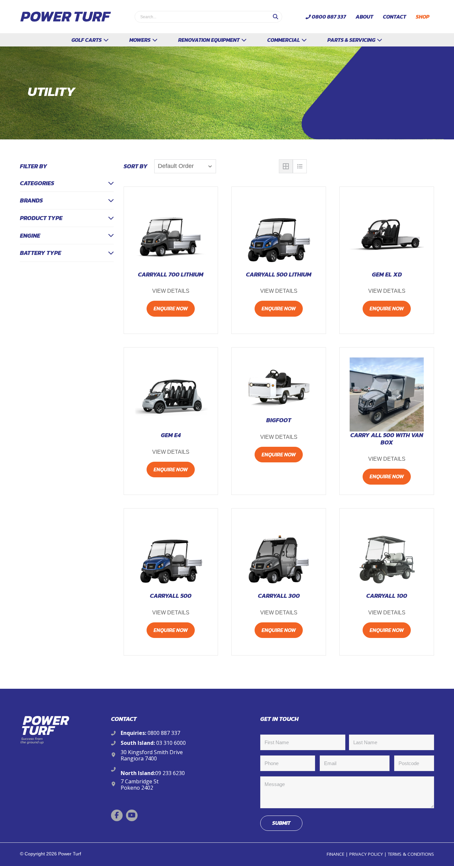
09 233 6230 (170, 773)
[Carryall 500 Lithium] (279, 234)
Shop (422, 17)
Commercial (284, 40)
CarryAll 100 (386, 595)
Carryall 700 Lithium (170, 274)
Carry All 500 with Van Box (386, 439)
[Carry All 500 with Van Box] (387, 394)
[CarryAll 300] (279, 555)
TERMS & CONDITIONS (411, 854)
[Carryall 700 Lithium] (171, 234)
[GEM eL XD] (387, 234)
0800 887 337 (329, 17)
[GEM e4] (171, 394)
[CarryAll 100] (387, 555)
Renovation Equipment (209, 40)
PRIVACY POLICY (366, 854)
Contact (394, 17)
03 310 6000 (171, 743)
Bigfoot (278, 420)
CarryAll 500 (170, 595)
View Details (170, 291)
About (364, 17)
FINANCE (335, 854)
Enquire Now (171, 308)
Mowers (140, 40)
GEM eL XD (387, 274)
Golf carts (87, 40)
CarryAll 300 (279, 595)
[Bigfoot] (279, 387)
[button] (117, 815)
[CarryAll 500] (171, 555)
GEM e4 (171, 435)
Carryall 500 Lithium (278, 274)
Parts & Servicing (351, 40)
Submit (281, 823)
